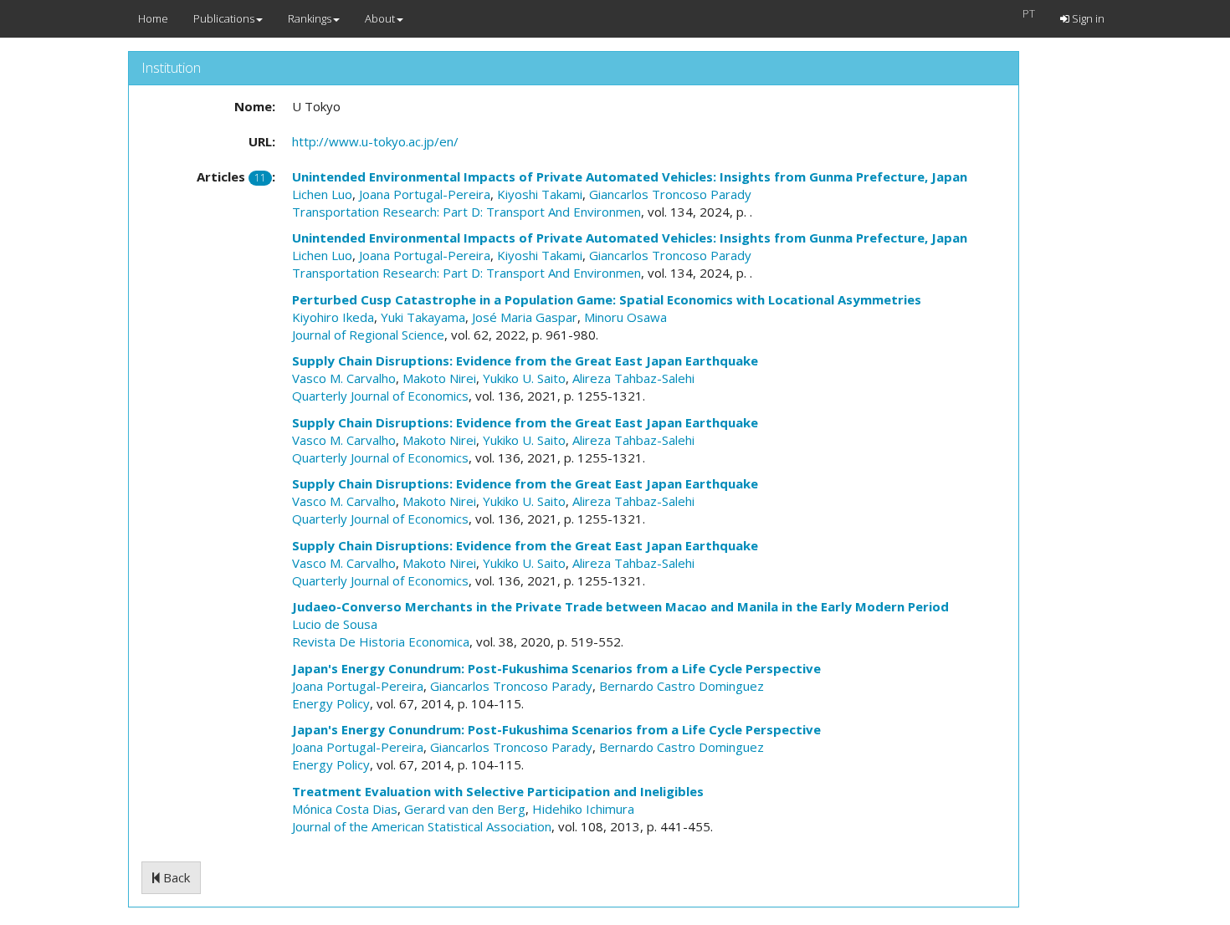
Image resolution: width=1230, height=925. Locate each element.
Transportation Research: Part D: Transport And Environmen (466, 211)
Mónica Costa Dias (344, 808)
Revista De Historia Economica (380, 641)
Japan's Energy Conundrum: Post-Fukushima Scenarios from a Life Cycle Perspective (556, 668)
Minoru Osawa (625, 317)
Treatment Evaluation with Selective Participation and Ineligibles (498, 791)
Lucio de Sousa (334, 624)
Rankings (309, 18)
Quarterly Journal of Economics (380, 395)
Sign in (1086, 18)
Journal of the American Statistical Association (421, 826)
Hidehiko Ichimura (583, 808)
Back (175, 877)
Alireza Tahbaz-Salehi (633, 378)
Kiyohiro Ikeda (333, 317)
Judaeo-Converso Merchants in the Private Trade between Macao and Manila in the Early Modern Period (620, 606)
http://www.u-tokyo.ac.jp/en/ (375, 141)
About (380, 18)
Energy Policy (331, 703)
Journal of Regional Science (368, 334)
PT (1028, 13)
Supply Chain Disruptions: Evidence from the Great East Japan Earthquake (525, 360)
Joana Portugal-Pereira (424, 194)
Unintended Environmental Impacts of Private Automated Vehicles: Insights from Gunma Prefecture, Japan (629, 176)
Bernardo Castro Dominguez (681, 685)
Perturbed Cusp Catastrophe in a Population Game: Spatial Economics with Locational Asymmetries (606, 299)
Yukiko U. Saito (524, 378)
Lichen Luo (322, 194)
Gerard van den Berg (464, 808)
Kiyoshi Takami (539, 194)
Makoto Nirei (439, 378)
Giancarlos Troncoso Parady (670, 194)
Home (153, 18)
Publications (223, 18)
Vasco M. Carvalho (344, 378)
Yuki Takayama (423, 317)
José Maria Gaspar (524, 317)
